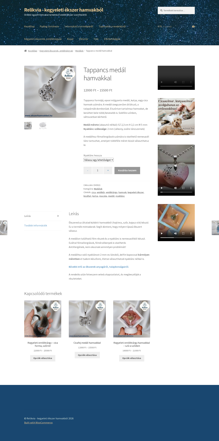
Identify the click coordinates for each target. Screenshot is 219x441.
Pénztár (83, 38)
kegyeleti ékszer (136, 192)
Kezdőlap (29, 26)
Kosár (70, 38)
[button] (71, 70)
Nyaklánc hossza (93, 155)
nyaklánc (120, 196)
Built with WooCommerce (38, 422)
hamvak (122, 192)
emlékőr (101, 192)
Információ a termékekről (79, 26)
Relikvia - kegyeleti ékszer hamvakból (63, 10)
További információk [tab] (35, 225)
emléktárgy (111, 192)
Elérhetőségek (112, 38)
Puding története (49, 26)
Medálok (79, 50)
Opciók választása (42, 358)
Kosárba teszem (127, 170)
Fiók (96, 38)
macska (103, 196)
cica (94, 192)
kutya (95, 196)
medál (111, 196)
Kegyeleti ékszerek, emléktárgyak (43, 38)
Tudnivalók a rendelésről (112, 26)
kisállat (87, 196)
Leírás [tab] (27, 216)
